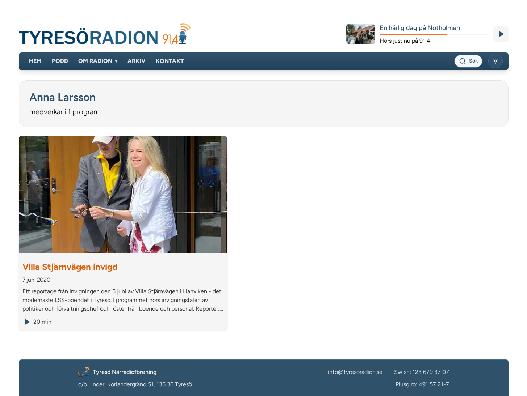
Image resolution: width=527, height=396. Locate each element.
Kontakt (170, 61)
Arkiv (136, 61)
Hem (35, 61)
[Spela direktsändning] (501, 34)
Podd (60, 61)
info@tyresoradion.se (355, 372)
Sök (473, 61)
